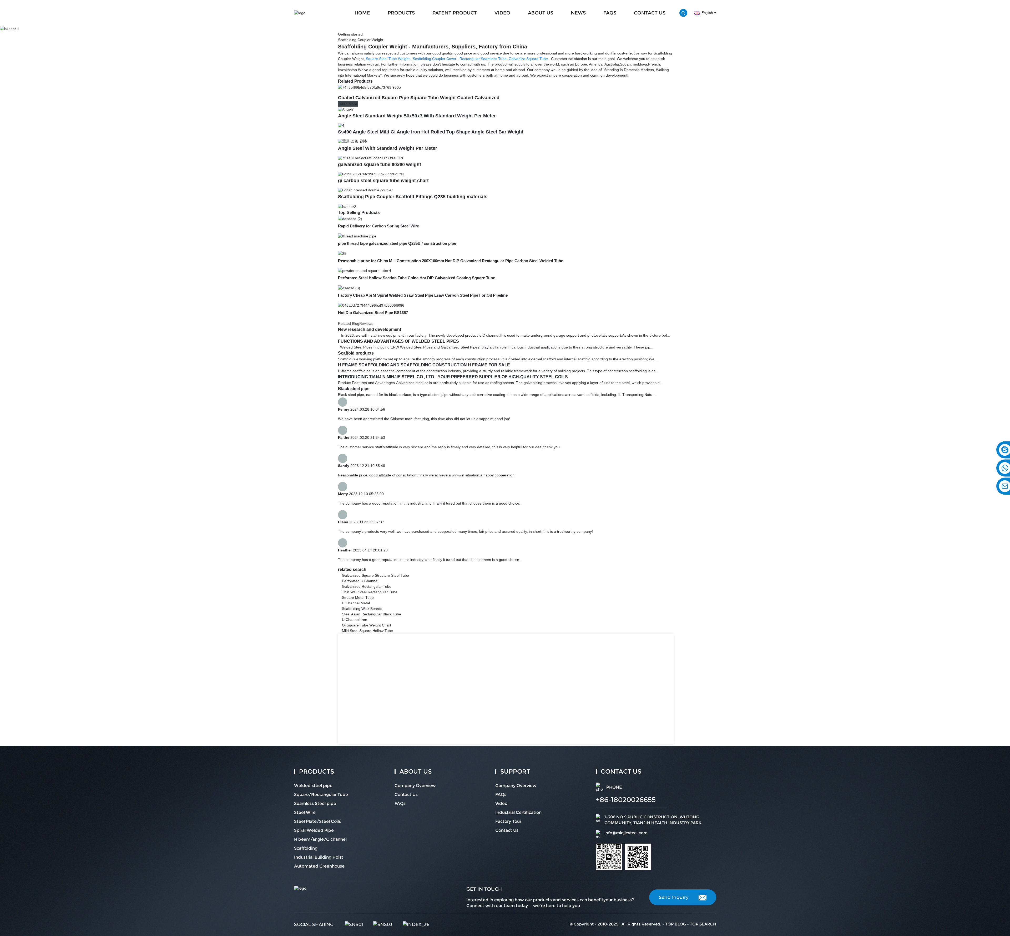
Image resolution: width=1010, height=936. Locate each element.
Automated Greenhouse (319, 866)
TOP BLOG (675, 924)
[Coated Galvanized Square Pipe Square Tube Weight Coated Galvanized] (369, 87)
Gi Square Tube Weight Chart (366, 625)
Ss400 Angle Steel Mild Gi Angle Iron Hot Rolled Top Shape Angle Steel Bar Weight (430, 132)
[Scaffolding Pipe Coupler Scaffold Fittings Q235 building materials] (365, 190)
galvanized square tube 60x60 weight (379, 164)
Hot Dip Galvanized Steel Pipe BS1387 (373, 312)
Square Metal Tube (358, 597)
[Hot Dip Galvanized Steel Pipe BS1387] (371, 305)
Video (502, 13)
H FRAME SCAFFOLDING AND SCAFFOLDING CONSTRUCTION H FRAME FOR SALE (424, 365)
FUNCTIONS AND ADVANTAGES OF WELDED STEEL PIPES (398, 341)
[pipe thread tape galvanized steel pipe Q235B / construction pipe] (357, 236)
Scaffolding (305, 848)
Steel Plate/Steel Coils (317, 821)
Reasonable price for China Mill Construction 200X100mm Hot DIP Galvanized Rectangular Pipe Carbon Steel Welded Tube (450, 260)
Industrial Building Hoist (318, 857)
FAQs (609, 13)
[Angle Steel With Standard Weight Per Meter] (352, 141)
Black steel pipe (354, 388)
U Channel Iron (354, 620)
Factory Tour (508, 821)
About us (540, 13)
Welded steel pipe (313, 785)
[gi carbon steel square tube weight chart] (371, 174)
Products (401, 13)
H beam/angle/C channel (320, 839)
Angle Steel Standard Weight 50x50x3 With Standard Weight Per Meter (417, 115)
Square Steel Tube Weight (388, 59)
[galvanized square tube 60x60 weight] (370, 157)
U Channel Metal (356, 603)
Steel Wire (305, 812)
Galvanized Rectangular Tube (366, 586)
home (362, 13)
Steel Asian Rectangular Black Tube (371, 614)
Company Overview (415, 785)
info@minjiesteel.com (626, 832)
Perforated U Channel (360, 581)
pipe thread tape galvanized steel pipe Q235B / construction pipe (397, 243)
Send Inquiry (674, 897)
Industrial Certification (518, 812)
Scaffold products (356, 353)
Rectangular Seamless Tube (483, 59)
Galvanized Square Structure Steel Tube (375, 575)
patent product (454, 13)
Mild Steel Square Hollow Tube (367, 631)
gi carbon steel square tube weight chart (383, 180)
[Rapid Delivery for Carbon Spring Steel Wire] (350, 218)
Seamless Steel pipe (315, 803)
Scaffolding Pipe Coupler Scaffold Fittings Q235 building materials (412, 196)
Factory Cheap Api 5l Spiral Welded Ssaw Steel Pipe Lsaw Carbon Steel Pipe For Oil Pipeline (423, 295)
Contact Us (649, 13)
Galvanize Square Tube (528, 59)
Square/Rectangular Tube (321, 794)
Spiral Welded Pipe (314, 830)
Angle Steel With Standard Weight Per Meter (387, 148)
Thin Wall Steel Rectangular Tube (369, 592)
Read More (348, 104)
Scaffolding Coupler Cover (434, 59)
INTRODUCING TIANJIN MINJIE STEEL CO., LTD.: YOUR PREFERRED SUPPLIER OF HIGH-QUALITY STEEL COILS (453, 377)
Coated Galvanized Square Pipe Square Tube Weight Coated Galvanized (418, 97)
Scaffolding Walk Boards (362, 608)
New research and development (369, 329)
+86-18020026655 (626, 799)
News (578, 13)
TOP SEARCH (703, 924)
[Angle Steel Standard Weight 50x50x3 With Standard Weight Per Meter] (346, 109)
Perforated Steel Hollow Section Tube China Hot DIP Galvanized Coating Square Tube (416, 278)
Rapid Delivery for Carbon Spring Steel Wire (378, 226)
